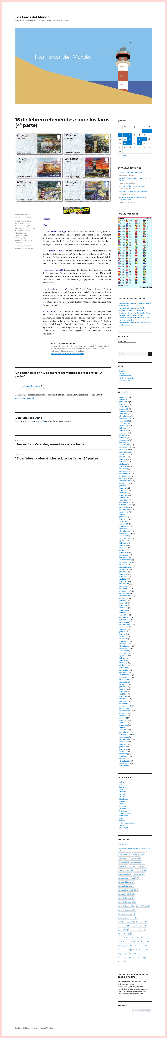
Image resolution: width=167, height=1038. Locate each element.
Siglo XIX (123, 954)
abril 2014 (122, 751)
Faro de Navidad (126, 894)
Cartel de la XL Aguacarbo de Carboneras (133, 192)
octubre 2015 (124, 708)
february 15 (19, 248)
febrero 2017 (123, 670)
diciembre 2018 (124, 617)
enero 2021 (123, 557)
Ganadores (124, 926)
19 (130, 143)
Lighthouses (30, 226)
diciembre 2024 (125, 445)
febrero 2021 (123, 555)
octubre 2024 (124, 450)
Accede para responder (25, 398)
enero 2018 (123, 644)
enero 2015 (123, 730)
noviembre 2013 (125, 763)
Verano (122, 962)
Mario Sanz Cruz (138, 930)
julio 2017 (122, 658)
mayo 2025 (123, 433)
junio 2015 (123, 718)
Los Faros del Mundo (32, 17)
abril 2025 (123, 435)
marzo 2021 (123, 553)
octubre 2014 (124, 737)
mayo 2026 (123, 404)
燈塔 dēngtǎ (123, 828)
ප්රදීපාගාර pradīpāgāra (127, 823)
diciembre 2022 (125, 502)
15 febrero (18, 246)
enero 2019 (123, 615)
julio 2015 (122, 716)
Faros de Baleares (126, 898)
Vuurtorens (19, 235)
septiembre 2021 (125, 538)
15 (144, 139)
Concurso (136, 862)
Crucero (122, 866)
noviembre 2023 (125, 476)
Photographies (125, 946)
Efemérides (27, 246)
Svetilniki (31, 228)
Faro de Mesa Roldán (128, 890)
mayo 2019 (123, 605)
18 (125, 143)
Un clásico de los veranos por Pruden (132, 186)
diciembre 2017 (124, 646)
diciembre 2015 (124, 704)
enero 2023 (123, 500)
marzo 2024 (123, 466)
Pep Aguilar (143, 942)
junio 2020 (123, 574)
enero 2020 (123, 586)
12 (130, 139)
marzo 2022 (123, 524)
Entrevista (139, 874)
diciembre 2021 (124, 531)
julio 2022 (123, 514)
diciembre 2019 (125, 589)
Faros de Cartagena (127, 902)
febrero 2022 (124, 526)
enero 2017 (123, 672)
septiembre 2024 (125, 452)
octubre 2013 (124, 766)
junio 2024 (123, 459)
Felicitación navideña (127, 918)
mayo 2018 (123, 634)
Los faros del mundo (22, 215)
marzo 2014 (123, 754)
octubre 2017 (124, 651)
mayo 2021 (123, 548)
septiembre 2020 (125, 567)
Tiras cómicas (124, 958)
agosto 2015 (123, 713)
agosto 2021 (123, 541)
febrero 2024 (124, 469)
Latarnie (25, 223)
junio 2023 (123, 488)
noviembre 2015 (125, 706)
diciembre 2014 (124, 732)
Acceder (122, 373)
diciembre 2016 (125, 675)
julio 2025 (123, 428)
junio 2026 (123, 402)
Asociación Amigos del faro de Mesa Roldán (134, 849)
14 (139, 139)
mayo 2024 (123, 462)
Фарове (18, 238)
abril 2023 (123, 493)
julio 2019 (122, 601)
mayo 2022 (123, 519)
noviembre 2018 (125, 620)
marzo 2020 (123, 581)
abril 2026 (123, 407)
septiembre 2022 (125, 510)
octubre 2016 (124, 680)
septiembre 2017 (125, 653)
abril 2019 (123, 608)
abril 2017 (122, 665)
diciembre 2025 (125, 416)
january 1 (123, 930)
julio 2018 (122, 629)
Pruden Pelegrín (140, 950)
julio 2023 (122, 486)
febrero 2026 (124, 411)
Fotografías (141, 922)
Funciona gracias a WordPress (43, 1028)
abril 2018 (122, 636)
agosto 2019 (123, 598)
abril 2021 (122, 550)
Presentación (124, 950)
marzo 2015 (123, 725)
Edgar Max (141, 870)
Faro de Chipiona (126, 882)
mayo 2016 (123, 692)
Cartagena (124, 858)
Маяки (27, 235)
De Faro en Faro (136, 866)
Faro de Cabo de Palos (128, 878)
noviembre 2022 (125, 505)
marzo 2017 (123, 668)
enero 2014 (123, 759)
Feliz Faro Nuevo (126, 922)
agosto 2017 (123, 656)
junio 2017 (123, 660)
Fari (22, 221)
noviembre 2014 (125, 735)
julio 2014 (122, 744)
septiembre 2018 (125, 625)
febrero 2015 (123, 727)
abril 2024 (123, 464)
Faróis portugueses (127, 914)
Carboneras (138, 854)
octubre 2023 (124, 478)
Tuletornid (27, 231)
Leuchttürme (20, 226)
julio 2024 (123, 457)
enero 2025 (123, 443)
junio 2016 (123, 689)
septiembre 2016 (125, 682)
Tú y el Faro (139, 958)
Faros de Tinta (143, 906)
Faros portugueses (126, 910)
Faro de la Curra (125, 886)
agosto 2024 (123, 454)
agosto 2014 (123, 742)
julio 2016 (122, 687)
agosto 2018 (123, 627)
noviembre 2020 (125, 562)
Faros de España (126, 906)
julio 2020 (123, 572)
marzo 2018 (123, 639)
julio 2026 (123, 399)
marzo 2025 (123, 438)
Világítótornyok (21, 233)
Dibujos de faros (125, 870)
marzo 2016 (123, 696)
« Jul (124, 155)
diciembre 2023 (125, 474)
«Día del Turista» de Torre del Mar (131, 173)
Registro (122, 371)
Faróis (26, 221)
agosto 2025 (123, 426)
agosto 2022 (123, 512)
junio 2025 (123, 431)
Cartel (136, 858)
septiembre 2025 (125, 423)
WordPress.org (124, 381)
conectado (40, 421)
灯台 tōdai (28, 240)
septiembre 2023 (125, 481)
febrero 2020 (124, 584)
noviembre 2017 (125, 648)
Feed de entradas (125, 376)
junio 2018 (123, 632)
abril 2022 (123, 522)
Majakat (18, 228)
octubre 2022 (124, 507)
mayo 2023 (123, 490)
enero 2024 (123, 471)
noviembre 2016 (125, 677)
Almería (122, 844)
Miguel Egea (124, 934)
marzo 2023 (123, 495)
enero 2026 (123, 414)
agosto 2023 (123, 483)
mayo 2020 (123, 577)
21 (139, 143)
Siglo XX (135, 954)
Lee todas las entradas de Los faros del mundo (67, 353)
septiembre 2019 (125, 596)
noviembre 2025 (125, 419)
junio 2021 (123, 545)
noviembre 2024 (125, 447)
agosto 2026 (123, 397)
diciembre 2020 (125, 560)
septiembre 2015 (125, 711)
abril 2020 (123, 579)
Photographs (141, 946)
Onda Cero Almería (126, 942)
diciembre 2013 (124, 761)
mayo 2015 (123, 720)
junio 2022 (123, 517)
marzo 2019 (123, 610)
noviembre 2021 (125, 534)
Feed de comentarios (126, 378)
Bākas (17, 221)
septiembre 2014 (125, 739)
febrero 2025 (124, 440)
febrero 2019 (124, 613)
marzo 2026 (123, 409)
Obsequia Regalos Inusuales (130, 938)
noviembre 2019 (125, 591)
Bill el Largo (124, 854)
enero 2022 (123, 529)
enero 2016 (123, 701)
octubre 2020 (124, 565)
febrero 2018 (123, 641)
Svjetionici (19, 231)
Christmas (123, 862)
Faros (31, 221)
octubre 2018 (124, 622)
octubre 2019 (124, 593)
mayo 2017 (123, 663)
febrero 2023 (124, 498)
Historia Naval (29, 248)
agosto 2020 (123, 569)
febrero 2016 (124, 699)
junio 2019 (123, 603)
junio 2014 (123, 747)
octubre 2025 (124, 421)
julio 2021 (122, 543)
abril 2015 (122, 723)
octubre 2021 (124, 536)
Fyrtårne (18, 223)
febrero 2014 (123, 756)
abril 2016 (123, 694)
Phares (24, 228)
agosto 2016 (123, 684)
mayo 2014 (123, 749)
